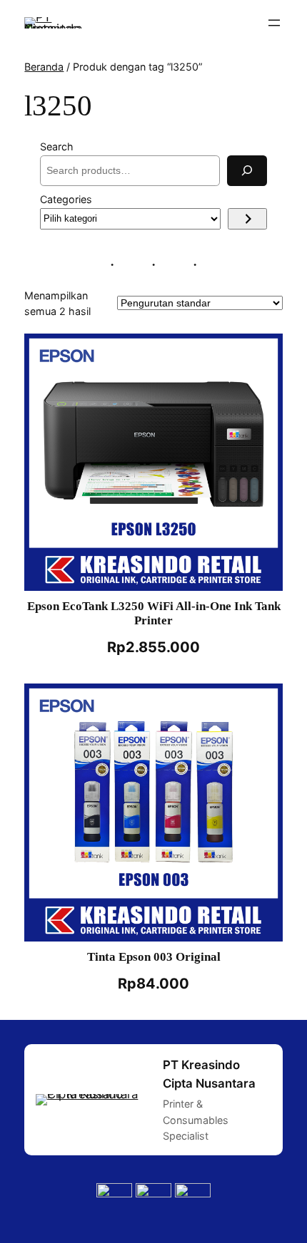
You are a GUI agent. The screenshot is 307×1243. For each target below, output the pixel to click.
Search (57, 146)
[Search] (247, 170)
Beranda (44, 67)
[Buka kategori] (247, 218)
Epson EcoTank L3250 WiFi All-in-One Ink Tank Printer (154, 613)
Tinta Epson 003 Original (154, 957)
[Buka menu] (274, 22)
